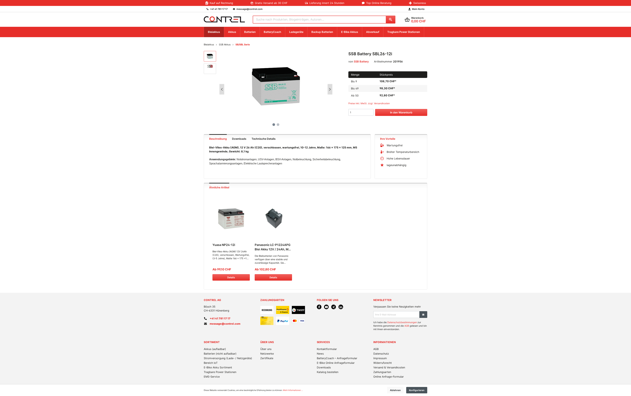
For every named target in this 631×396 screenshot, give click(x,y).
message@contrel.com (225, 323)
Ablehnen (395, 390)
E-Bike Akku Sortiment (218, 367)
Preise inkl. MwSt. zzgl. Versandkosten (369, 103)
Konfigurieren (416, 390)
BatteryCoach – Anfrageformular (337, 358)
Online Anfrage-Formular (388, 376)
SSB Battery (361, 61)
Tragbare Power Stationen (220, 372)
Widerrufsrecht (382, 362)
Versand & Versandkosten (389, 367)
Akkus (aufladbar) (215, 349)
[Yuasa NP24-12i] (231, 218)
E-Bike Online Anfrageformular (336, 362)
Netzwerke (267, 353)
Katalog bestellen (327, 372)
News (320, 353)
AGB (406, 325)
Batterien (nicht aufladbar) (220, 353)
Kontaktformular (327, 349)
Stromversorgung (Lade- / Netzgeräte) (228, 358)
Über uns (265, 349)
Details (231, 277)
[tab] (218, 138)
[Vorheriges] (221, 89)
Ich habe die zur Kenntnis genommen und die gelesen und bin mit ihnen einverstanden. (400, 326)
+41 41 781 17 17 (220, 318)
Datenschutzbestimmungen (402, 322)
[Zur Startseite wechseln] (224, 19)
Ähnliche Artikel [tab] (219, 187)
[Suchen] (390, 20)
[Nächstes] (329, 89)
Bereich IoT (211, 362)
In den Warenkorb (401, 112)
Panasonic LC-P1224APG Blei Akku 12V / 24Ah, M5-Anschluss (273, 247)
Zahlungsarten (382, 372)
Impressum (380, 358)
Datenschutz (381, 353)
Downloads (324, 367)
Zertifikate (266, 358)
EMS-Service (212, 376)
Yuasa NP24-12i (223, 245)
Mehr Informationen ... (293, 390)
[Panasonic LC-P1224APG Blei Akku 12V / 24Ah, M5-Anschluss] (273, 218)
